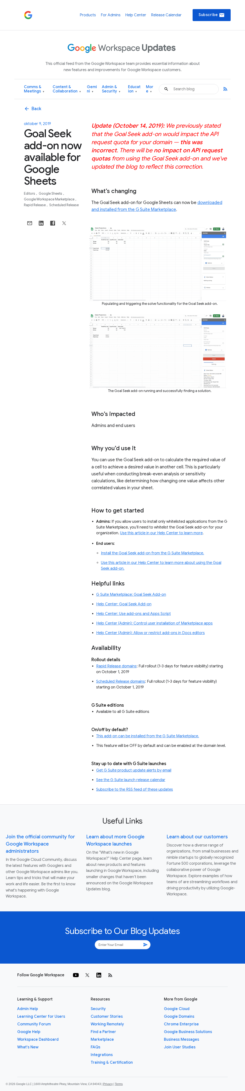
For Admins (111, 15)
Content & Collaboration (67, 89)
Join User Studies (179, 1047)
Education (134, 89)
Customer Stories (107, 1016)
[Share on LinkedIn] (41, 223)
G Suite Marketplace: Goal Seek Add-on (131, 594)
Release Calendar (166, 15)
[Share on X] (64, 223)
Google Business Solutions (188, 1031)
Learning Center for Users (41, 1016)
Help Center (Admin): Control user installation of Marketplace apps (154, 623)
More (149, 89)
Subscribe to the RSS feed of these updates (134, 789)
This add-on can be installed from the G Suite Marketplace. (147, 736)
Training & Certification (112, 1062)
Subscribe (212, 15)
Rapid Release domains (116, 666)
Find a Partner (103, 1031)
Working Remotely (107, 1024)
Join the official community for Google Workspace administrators (40, 844)
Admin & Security (111, 89)
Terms (119, 1084)
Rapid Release (35, 205)
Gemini (92, 89)
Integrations (102, 1054)
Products (88, 15)
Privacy (108, 1084)
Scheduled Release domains (120, 681)
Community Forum (34, 1024)
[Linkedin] (99, 975)
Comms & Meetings (34, 89)
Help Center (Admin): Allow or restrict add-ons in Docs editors (150, 633)
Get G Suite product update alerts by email (133, 770)
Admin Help (27, 1008)
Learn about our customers (197, 837)
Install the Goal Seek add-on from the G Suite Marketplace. (152, 553)
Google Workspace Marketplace (49, 199)
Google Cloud (176, 1008)
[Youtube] (76, 975)
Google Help (28, 1031)
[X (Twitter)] (87, 975)
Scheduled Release (64, 205)
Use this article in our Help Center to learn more (161, 533)
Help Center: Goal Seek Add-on (123, 604)
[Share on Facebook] (52, 223)
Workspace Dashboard (38, 1039)
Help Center (135, 15)
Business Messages (181, 1039)
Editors (30, 193)
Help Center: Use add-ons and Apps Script (133, 613)
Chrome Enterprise (181, 1024)
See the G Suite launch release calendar (130, 780)
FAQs (95, 1047)
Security (98, 1008)
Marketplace (102, 1039)
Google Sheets (51, 193)
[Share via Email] (29, 223)
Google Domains (179, 1016)
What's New (28, 1047)
